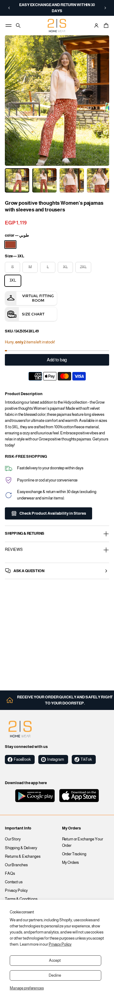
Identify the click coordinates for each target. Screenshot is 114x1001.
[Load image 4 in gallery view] (99, 180)
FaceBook (22, 759)
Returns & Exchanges (22, 856)
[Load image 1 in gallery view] (17, 180)
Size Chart (33, 314)
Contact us (13, 882)
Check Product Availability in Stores (52, 513)
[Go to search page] (18, 25)
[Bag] (105, 25)
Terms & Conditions (21, 899)
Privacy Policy (60, 944)
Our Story (13, 839)
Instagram (55, 759)
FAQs (10, 873)
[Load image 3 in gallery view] (72, 180)
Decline (55, 975)
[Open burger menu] (8, 25)
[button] (9, 8)
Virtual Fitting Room (38, 298)
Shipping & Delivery (21, 848)
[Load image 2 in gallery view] (44, 180)
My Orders (70, 862)
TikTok (86, 759)
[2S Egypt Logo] (20, 729)
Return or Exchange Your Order (82, 842)
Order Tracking (74, 854)
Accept (54, 960)
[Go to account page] (96, 25)
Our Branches (16, 865)
